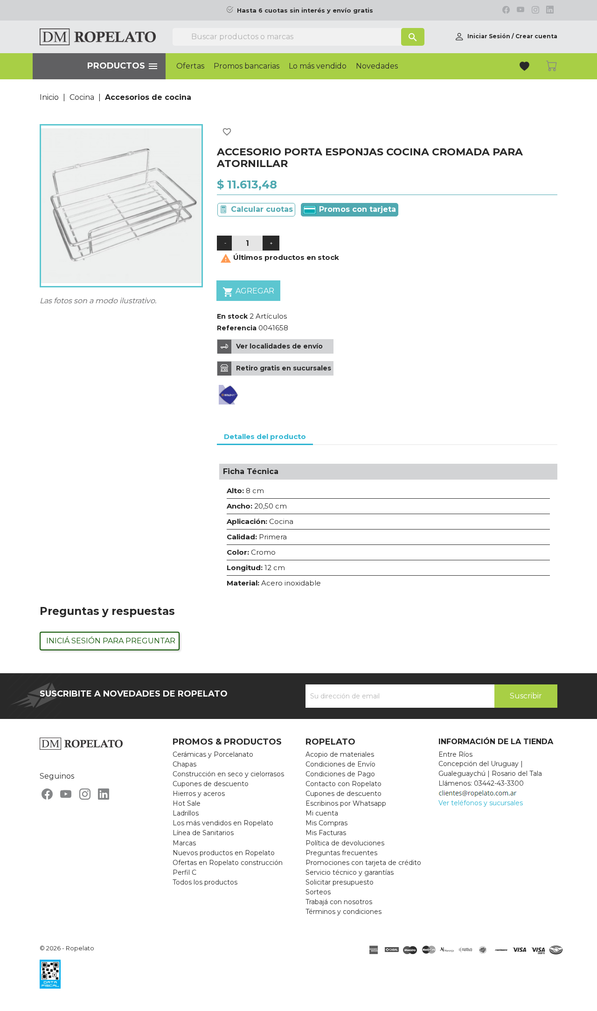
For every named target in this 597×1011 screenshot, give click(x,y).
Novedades (377, 66)
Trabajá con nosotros (338, 902)
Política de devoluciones (344, 843)
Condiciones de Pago (340, 774)
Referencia (237, 328)
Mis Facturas (325, 833)
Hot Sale (187, 803)
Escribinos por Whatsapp (345, 803)
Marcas (184, 843)
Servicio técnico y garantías (349, 872)
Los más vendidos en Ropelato (223, 823)
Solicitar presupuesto (339, 882)
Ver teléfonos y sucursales (480, 803)
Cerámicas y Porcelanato (213, 754)
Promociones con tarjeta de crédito (363, 862)
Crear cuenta (536, 36)
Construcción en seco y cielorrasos (228, 774)
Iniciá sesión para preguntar (110, 640)
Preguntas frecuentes (341, 853)
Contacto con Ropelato (343, 784)
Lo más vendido (318, 66)
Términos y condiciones (343, 911)
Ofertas (190, 66)
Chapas (184, 764)
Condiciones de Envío (340, 764)
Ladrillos (186, 813)
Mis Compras (326, 823)
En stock (232, 316)
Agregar (248, 292)
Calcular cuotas (262, 209)
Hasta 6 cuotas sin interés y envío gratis (305, 10)
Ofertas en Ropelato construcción (228, 862)
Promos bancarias (246, 66)
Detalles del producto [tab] (265, 436)
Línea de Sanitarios (203, 833)
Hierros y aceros (199, 793)
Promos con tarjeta (356, 209)
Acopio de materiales (339, 754)
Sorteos (318, 892)
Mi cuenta (321, 813)
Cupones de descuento (211, 784)
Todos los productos (205, 882)
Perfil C (184, 872)
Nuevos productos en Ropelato (224, 853)
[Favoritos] (525, 67)
